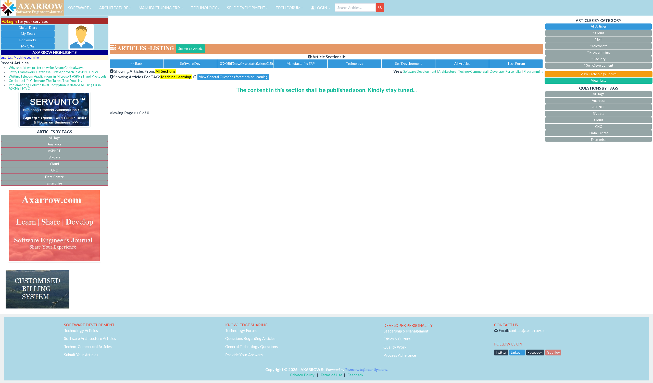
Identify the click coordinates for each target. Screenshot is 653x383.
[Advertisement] (326, 28)
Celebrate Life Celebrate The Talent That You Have (46, 81)
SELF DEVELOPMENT (246, 7)
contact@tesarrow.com (528, 330)
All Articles (462, 63)
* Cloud (598, 33)
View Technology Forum (599, 74)
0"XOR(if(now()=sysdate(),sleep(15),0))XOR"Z (247, 63)
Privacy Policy (302, 375)
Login (11, 21)
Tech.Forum (516, 63)
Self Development (408, 63)
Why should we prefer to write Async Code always (46, 68)
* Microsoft (598, 46)
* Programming (598, 52)
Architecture (447, 71)
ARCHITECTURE (113, 7)
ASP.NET (54, 151)
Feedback (355, 375)
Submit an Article (190, 48)
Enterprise (54, 183)
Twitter (501, 352)
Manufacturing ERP (301, 63)
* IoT (598, 39)
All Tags (54, 138)
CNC (54, 170)
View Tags (598, 80)
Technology (354, 63)
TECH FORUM (287, 7)
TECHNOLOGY (204, 7)
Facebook (535, 352)
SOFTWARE (78, 7)
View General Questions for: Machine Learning (233, 77)
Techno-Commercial (473, 71)
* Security (599, 59)
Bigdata (54, 157)
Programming (533, 71)
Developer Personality (506, 71)
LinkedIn (517, 352)
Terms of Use (331, 375)
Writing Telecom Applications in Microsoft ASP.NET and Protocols (57, 76)
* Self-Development (598, 65)
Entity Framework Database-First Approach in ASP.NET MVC (54, 72)
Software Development (419, 71)
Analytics (54, 144)
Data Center (54, 177)
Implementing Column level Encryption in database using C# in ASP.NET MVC (55, 86)
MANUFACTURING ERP (160, 7)
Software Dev (190, 63)
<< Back (136, 63)
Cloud (54, 164)
